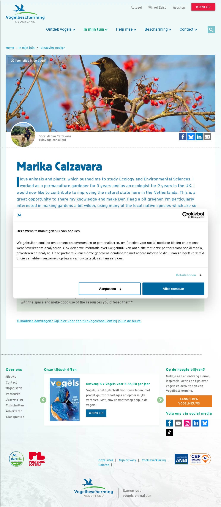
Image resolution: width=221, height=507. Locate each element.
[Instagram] (187, 423)
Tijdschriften (15, 405)
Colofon (103, 465)
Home (10, 47)
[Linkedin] (196, 423)
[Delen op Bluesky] (191, 136)
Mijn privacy (127, 460)
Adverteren (14, 411)
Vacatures (13, 394)
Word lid (96, 413)
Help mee (124, 29)
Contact (187, 29)
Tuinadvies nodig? (52, 47)
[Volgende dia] (160, 413)
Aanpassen (107, 289)
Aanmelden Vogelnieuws (189, 401)
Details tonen (186, 275)
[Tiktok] (169, 432)
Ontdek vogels (59, 29)
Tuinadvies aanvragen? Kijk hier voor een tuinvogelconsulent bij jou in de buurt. (79, 321)
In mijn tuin (94, 29)
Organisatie (14, 388)
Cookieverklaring (154, 460)
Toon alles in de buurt (30, 60)
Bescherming (156, 29)
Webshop (178, 7)
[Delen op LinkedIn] (199, 136)
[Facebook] (169, 423)
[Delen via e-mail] (207, 136)
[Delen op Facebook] (183, 136)
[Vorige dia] (43, 413)
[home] (25, 13)
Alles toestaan (173, 289)
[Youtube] (178, 423)
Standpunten (15, 417)
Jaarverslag (14, 399)
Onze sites (105, 460)
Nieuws (11, 376)
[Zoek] (211, 30)
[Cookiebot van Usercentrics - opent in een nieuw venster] (185, 215)
